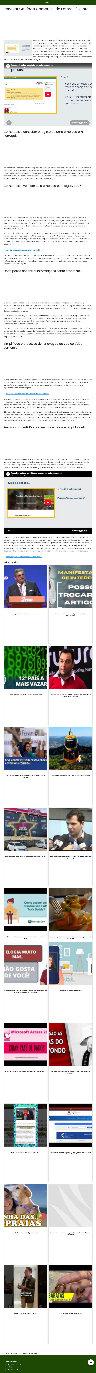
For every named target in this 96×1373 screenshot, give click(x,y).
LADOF (48, 2)
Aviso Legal (9, 1367)
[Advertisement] (48, 25)
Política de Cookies (11, 1369)
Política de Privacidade (13, 1364)
